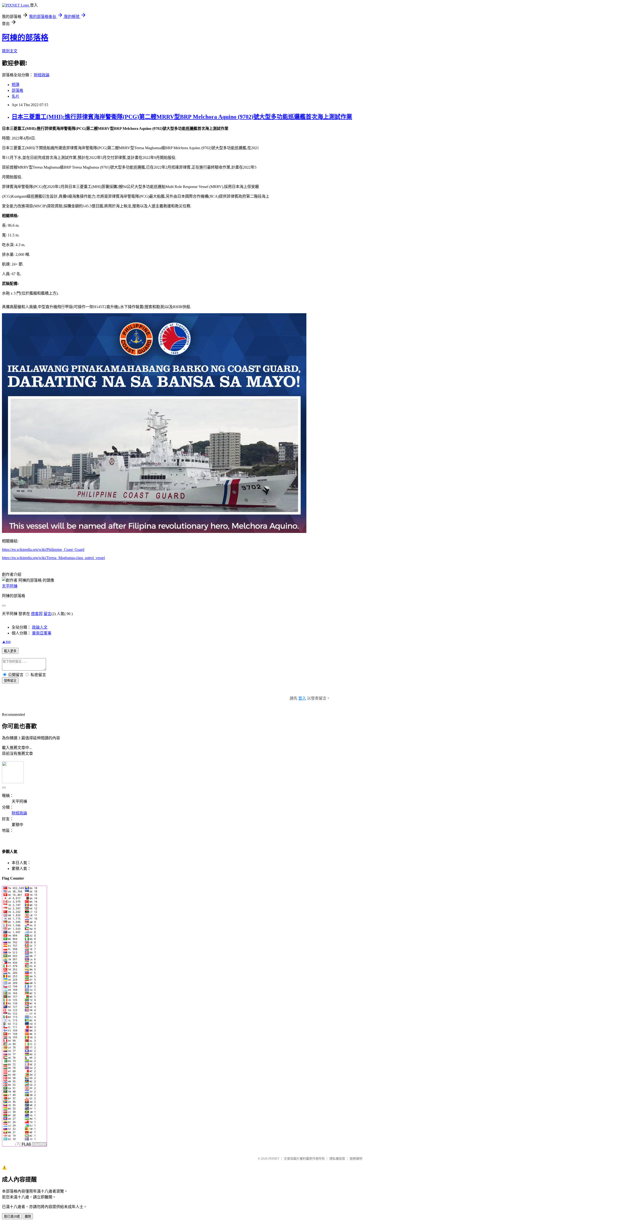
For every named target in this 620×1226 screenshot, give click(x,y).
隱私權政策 (337, 1158)
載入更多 (10, 651)
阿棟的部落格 (25, 37)
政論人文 (39, 627)
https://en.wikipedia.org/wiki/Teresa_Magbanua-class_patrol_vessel (53, 558)
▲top (6, 642)
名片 (15, 96)
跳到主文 (9, 51)
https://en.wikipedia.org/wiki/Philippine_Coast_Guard (43, 549)
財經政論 (41, 75)
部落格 (17, 90)
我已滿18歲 (12, 1216)
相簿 (15, 85)
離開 (28, 1216)
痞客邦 (37, 614)
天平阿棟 (9, 586)
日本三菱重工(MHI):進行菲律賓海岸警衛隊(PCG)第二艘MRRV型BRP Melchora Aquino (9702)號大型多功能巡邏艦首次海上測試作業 (182, 117)
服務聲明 (356, 1158)
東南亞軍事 (41, 633)
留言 (47, 614)
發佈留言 (10, 680)
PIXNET (273, 1158)
